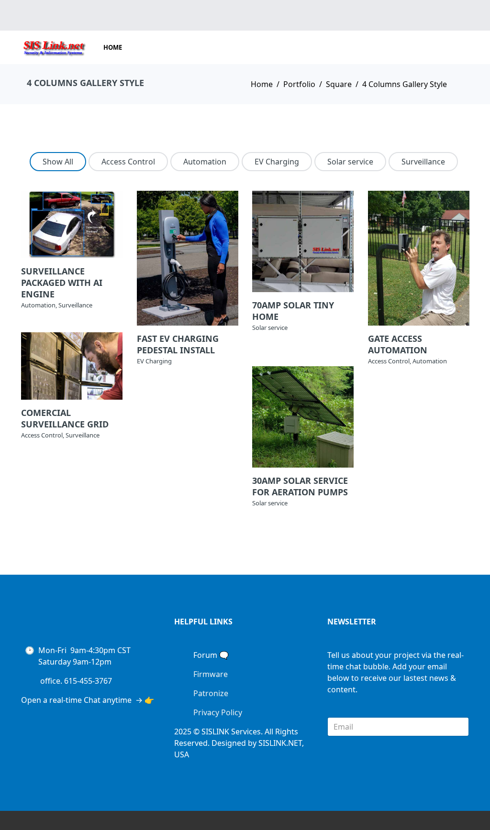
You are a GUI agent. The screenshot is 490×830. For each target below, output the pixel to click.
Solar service (350, 161)
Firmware (210, 674)
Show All (58, 161)
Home (112, 47)
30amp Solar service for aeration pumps (300, 486)
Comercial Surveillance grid (65, 418)
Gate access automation (397, 344)
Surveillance (423, 161)
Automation (204, 161)
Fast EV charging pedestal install (178, 344)
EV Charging (277, 161)
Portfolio (299, 84)
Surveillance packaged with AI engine (61, 282)
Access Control (128, 161)
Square (339, 84)
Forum (205, 655)
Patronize (210, 693)
